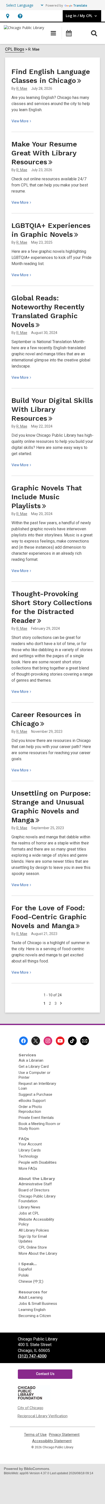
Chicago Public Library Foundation (37, 1198)
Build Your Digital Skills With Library (52, 409)
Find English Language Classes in (50, 76)
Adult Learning (31, 1297)
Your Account (30, 1144)
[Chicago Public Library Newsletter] (84, 1040)
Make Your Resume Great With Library (44, 153)
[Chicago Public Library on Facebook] (23, 1040)
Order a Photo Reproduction (30, 1109)
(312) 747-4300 (32, 1356)
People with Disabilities (38, 1162)
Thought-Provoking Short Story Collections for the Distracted (51, 607)
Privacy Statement (64, 1434)
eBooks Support (32, 1100)
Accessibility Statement (52, 1441)
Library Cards (30, 1150)
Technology (28, 1156)
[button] (7, 16)
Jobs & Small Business (38, 1303)
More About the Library (38, 1253)
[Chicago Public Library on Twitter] (35, 1040)
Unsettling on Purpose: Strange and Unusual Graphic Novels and (51, 806)
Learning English (32, 1309)
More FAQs (28, 1168)
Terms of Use (35, 1434)
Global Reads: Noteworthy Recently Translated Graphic (47, 311)
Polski (24, 1275)
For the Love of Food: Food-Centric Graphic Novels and (49, 917)
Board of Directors (34, 1190)
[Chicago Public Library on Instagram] (48, 1040)
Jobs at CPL (29, 1213)
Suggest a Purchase (35, 1094)
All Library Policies (34, 1230)
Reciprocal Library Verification (43, 1416)
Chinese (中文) (31, 1281)
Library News (29, 1207)
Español (25, 1269)
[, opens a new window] (33, 1399)
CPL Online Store (33, 1247)
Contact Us (45, 1374)
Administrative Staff (35, 1184)
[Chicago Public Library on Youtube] (60, 1040)
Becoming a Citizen (35, 1315)
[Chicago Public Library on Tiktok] (72, 1040)
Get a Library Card (34, 1066)
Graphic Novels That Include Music (46, 497)
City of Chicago (30, 1408)
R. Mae (21, 88)
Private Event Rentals (36, 1117)
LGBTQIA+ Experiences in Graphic (50, 230)
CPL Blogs (14, 49)
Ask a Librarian (31, 1060)
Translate (80, 5)
